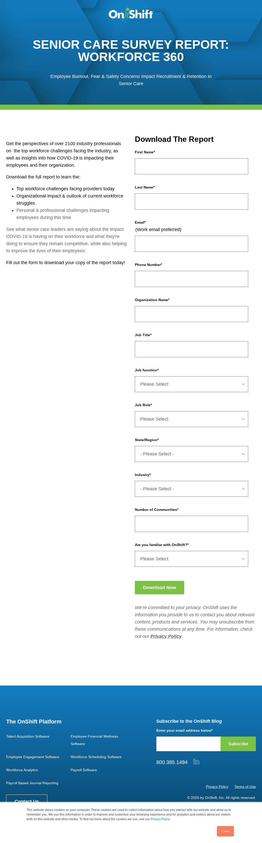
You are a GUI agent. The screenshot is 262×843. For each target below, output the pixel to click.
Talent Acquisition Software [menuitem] (27, 736)
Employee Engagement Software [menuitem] (32, 757)
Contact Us (27, 801)
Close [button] (225, 831)
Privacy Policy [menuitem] (217, 787)
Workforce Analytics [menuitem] (22, 770)
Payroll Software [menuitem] (84, 770)
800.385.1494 (172, 762)
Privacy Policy (160, 819)
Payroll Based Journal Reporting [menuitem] (32, 783)
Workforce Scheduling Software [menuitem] (96, 757)
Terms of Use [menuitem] (245, 787)
